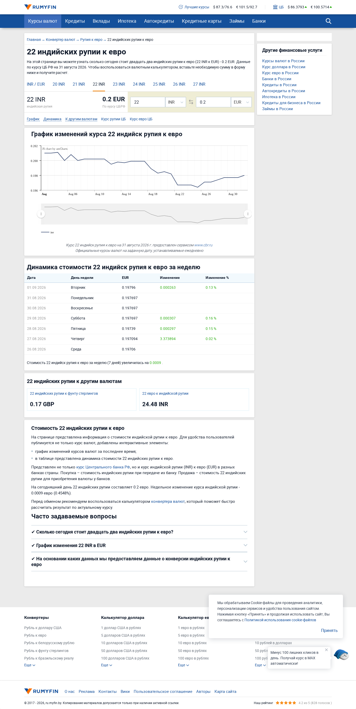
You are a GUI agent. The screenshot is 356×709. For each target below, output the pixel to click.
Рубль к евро (35, 635)
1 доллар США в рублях (121, 628)
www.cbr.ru (203, 244)
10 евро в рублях (192, 643)
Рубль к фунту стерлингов (46, 651)
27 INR (199, 84)
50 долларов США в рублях (124, 651)
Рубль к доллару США (43, 628)
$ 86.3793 (296, 7)
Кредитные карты (202, 21)
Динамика (53, 119)
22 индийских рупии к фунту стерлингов (64, 393)
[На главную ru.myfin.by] (41, 691)
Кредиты (75, 21)
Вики (125, 691)
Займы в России (277, 108)
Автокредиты (159, 21)
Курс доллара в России (283, 66)
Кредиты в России (279, 84)
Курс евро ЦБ (141, 119)
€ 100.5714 (320, 7)
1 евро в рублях (191, 628)
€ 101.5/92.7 (246, 7)
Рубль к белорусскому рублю (49, 643)
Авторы (203, 691)
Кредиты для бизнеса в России (291, 102)
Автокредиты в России (283, 90)
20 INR (59, 84)
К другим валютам (81, 119)
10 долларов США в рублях (124, 643)
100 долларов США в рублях (125, 658)
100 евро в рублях (193, 658)
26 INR (179, 84)
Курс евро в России (280, 72)
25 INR (159, 84)
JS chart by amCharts (54, 148)
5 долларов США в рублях (123, 635)
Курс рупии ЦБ (113, 119)
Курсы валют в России (283, 60)
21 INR (79, 84)
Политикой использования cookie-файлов (280, 619)
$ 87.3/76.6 (222, 7)
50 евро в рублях (192, 651)
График (33, 119)
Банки (259, 21)
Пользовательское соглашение (163, 691)
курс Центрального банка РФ (103, 466)
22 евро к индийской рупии (165, 393)
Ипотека (127, 21)
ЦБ (281, 7)
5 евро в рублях (191, 635)
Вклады (101, 21)
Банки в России (276, 78)
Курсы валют (42, 21)
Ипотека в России (279, 96)
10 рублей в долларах (273, 643)
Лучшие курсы (197, 7)
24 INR (139, 84)
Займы (236, 21)
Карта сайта (225, 691)
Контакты (108, 691)
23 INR (119, 84)
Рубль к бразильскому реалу (49, 658)
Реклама (87, 691)
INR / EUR (36, 84)
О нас (70, 691)
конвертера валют (168, 501)
